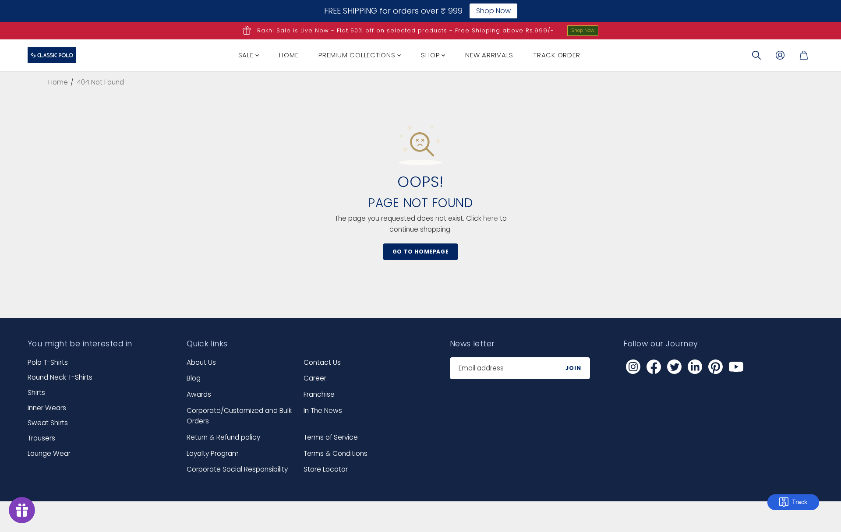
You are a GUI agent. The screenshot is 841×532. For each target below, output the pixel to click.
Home (288, 55)
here (490, 218)
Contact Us (322, 362)
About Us (201, 362)
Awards (199, 394)
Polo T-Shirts (48, 362)
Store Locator (326, 469)
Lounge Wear (49, 453)
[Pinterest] (715, 367)
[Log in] (780, 55)
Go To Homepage (420, 251)
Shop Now (582, 30)
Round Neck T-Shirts (60, 377)
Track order (557, 55)
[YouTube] (736, 367)
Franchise (319, 394)
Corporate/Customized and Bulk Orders (239, 416)
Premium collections (357, 55)
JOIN (573, 368)
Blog (194, 378)
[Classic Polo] (52, 55)
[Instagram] (633, 367)
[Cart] (803, 55)
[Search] (756, 55)
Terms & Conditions (335, 453)
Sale (247, 55)
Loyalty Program (213, 453)
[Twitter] (674, 367)
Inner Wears (47, 407)
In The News (323, 410)
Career (315, 378)
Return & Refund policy (223, 437)
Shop (431, 55)
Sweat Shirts (48, 422)
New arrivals (489, 55)
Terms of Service (331, 437)
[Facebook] (653, 367)
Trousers (41, 438)
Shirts (36, 392)
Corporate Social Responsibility (237, 469)
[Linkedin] (694, 367)
